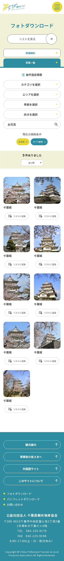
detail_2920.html (45, 323)
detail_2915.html (45, 178)
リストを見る (27, 39)
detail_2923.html (14, 323)
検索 (56, 124)
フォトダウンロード (19, 493)
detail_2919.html (45, 227)
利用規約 (30, 53)
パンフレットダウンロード (23, 499)
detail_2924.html (14, 372)
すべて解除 (38, 141)
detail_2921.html (14, 227)
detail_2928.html (14, 178)
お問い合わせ (15, 504)
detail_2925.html (14, 275)
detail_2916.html (45, 275)
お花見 (21, 141)
